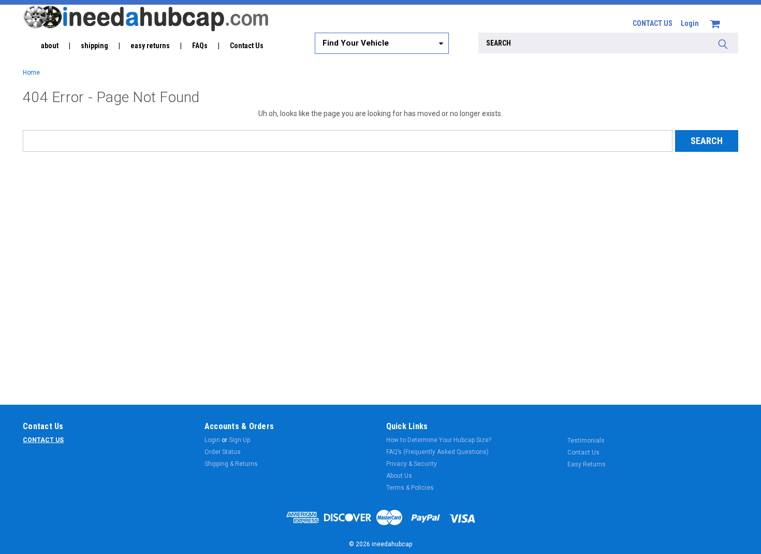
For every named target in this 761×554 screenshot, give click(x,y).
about (49, 45)
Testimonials (586, 440)
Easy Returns (586, 464)
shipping (94, 45)
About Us (399, 475)
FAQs (200, 45)
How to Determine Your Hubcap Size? (438, 440)
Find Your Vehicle (356, 43)
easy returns (150, 45)
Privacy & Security (411, 463)
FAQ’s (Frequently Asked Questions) (437, 452)
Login (690, 23)
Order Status (222, 452)
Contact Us (247, 45)
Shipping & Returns (231, 463)
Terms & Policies (410, 487)
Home (31, 72)
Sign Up (239, 440)
